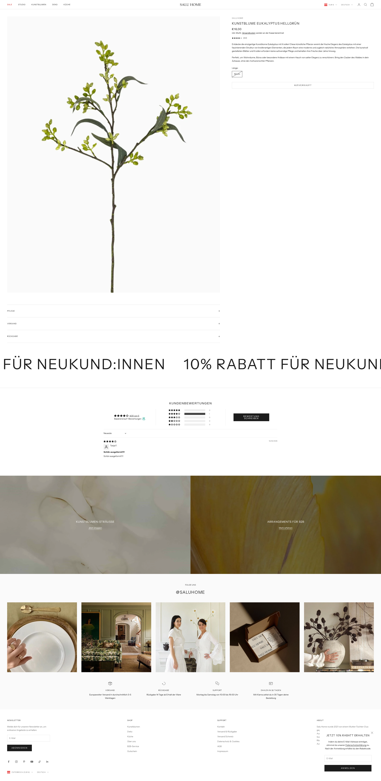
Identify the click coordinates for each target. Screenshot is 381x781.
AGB (219, 746)
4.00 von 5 (134, 415)
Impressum (222, 751)
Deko (55, 4)
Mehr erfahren (285, 528)
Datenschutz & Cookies (228, 741)
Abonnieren (19, 748)
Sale (9, 4)
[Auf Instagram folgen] (16, 761)
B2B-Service (133, 746)
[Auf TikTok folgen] (39, 761)
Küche (67, 4)
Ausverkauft (303, 85)
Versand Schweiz (225, 736)
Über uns (131, 741)
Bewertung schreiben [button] (251, 417)
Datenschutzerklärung (355, 745)
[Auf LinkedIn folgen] (47, 761)
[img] (110, 441)
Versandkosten (248, 33)
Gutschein (132, 751)
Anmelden (348, 768)
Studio (21, 4)
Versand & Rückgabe (227, 731)
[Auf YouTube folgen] (31, 761)
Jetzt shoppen (95, 528)
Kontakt (221, 726)
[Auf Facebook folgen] (8, 761)
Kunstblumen (38, 4)
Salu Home (237, 18)
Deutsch (345, 5)
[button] (175, 414)
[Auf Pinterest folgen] (24, 761)
